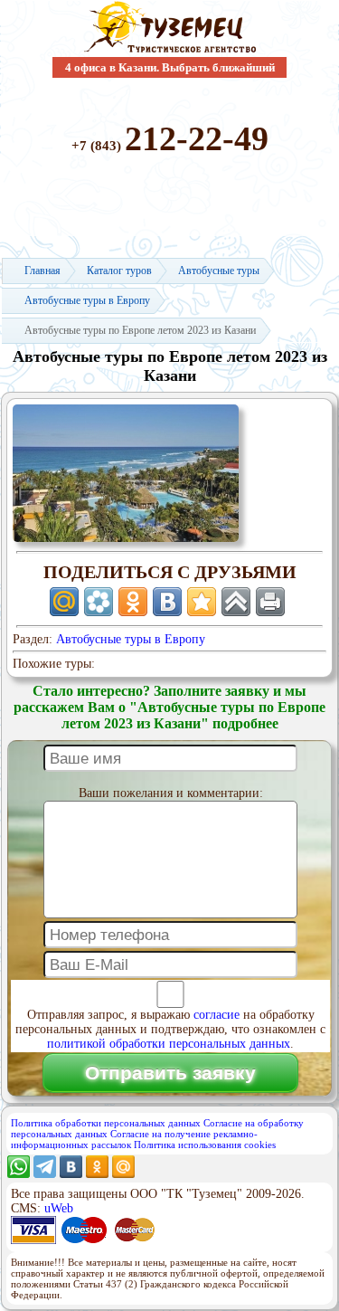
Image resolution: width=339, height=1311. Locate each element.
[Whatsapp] (18, 1174)
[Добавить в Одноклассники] (132, 601)
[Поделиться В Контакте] (167, 601)
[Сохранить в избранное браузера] (201, 601)
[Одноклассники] (97, 1174)
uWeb (58, 1208)
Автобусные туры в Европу (130, 639)
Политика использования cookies (205, 1144)
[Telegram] (44, 1174)
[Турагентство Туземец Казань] (170, 51)
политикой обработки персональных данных (168, 1043)
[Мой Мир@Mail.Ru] (123, 1174)
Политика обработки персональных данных (106, 1122)
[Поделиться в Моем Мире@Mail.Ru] (64, 601)
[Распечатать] (270, 601)
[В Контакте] (71, 1174)
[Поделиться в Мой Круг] (98, 601)
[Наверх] (235, 601)
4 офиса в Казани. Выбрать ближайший (170, 67)
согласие (216, 1014)
